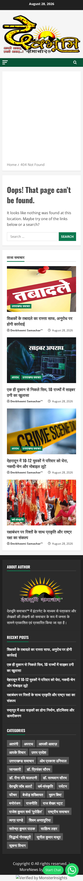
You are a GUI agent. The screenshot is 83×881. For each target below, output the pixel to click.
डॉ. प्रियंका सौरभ (38, 769)
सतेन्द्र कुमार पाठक (22, 828)
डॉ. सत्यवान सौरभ (55, 777)
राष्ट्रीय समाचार (58, 811)
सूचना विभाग (17, 845)
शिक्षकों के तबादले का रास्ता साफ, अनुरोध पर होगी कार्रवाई (39, 321)
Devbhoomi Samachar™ (26, 330)
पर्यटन (63, 786)
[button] (5, 62)
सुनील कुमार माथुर (49, 837)
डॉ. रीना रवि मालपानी (23, 777)
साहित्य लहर (49, 828)
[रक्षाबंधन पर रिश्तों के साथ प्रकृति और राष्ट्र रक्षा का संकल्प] (41, 502)
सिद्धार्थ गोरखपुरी (20, 837)
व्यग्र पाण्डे (16, 820)
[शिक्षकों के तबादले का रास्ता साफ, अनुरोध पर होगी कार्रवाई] (41, 289)
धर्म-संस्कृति (18, 520)
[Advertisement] (41, 118)
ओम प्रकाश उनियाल (53, 760)
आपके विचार (17, 752)
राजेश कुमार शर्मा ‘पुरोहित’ (25, 811)
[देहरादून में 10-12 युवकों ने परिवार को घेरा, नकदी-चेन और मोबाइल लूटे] (41, 431)
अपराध (15, 377)
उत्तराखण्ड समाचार (21, 306)
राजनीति (31, 803)
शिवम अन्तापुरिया (40, 820)
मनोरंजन (14, 803)
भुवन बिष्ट (55, 794)
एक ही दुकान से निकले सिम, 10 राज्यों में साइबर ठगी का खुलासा (41, 392)
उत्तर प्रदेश (38, 752)
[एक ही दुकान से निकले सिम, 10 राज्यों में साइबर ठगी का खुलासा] (41, 360)
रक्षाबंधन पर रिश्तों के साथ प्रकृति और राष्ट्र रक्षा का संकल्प (39, 534)
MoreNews (29, 869)
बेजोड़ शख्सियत (33, 794)
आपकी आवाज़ (48, 743)
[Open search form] (75, 62)
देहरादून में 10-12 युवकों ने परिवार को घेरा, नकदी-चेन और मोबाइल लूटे (37, 463)
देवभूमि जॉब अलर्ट (20, 786)
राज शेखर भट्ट (53, 803)
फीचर (13, 794)
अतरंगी (13, 743)
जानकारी (15, 769)
